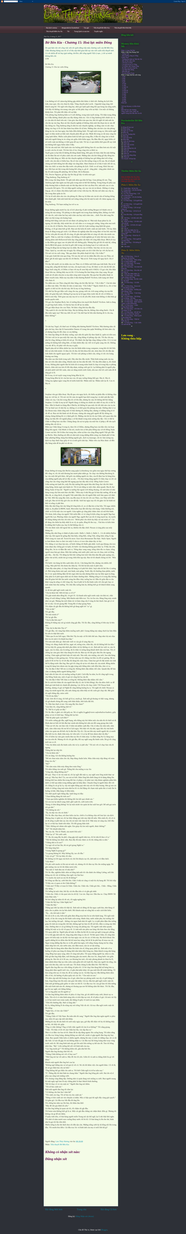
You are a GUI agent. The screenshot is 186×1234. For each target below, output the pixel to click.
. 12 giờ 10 (124, 87)
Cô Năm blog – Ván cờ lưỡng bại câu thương (130, 257)
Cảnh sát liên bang (128, 141)
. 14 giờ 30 (124, 90)
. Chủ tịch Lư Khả (127, 62)
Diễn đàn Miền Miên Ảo (132, 274)
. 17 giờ (123, 96)
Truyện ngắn (98, 31)
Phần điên (126, 139)
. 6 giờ (123, 78)
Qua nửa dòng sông (130, 155)
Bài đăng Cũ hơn (109, 1209)
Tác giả (86, 28)
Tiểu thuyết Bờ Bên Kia (102, 28)
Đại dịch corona (51, 28)
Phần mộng (126, 129)
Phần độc (126, 136)
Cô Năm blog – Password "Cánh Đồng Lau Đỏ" (130, 287)
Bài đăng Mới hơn (53, 1209)
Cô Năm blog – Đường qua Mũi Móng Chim (131, 290)
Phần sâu (125, 132)
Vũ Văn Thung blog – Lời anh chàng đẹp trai (130, 194)
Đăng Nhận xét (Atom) (85, 1216)
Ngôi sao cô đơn (128, 131)
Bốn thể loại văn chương (128, 110)
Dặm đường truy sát (130, 148)
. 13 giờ (123, 89)
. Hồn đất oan (125, 71)
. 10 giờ (123, 83)
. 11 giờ (123, 85)
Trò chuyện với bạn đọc (128, 158)
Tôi (68, 31)
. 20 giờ (123, 101)
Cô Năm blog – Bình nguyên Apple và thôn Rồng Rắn (131, 302)
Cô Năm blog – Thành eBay (133, 300)
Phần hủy (127, 143)
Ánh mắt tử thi (127, 138)
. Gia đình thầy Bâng (127, 69)
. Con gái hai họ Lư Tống (129, 64)
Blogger (104, 1230)
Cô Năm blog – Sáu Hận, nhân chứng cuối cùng (130, 276)
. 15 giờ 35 (124, 92)
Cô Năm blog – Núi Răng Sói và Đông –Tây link (130, 297)
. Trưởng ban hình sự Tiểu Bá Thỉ (131, 59)
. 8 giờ (123, 80)
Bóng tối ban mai (128, 127)
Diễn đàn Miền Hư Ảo (131, 230)
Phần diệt (126, 146)
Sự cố (126, 228)
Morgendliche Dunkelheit (70, 28)
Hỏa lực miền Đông (130, 151)
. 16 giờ (123, 94)
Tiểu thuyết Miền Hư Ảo (54, 31)
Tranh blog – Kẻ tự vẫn (131, 188)
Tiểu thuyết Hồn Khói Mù (122, 28)
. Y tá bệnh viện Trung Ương (130, 66)
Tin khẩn (127, 246)
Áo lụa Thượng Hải (129, 134)
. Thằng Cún (125, 54)
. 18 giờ (123, 97)
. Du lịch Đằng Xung (127, 73)
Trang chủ (81, 1209)
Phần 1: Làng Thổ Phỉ (128, 50)
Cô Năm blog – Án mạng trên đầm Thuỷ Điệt (130, 264)
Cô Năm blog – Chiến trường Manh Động (129, 306)
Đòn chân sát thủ (129, 144)
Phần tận (126, 150)
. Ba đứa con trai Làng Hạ (129, 68)
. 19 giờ (123, 99)
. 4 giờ (123, 76)
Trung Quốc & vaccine (81, 31)
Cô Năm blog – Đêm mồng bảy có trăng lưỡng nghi (131, 260)
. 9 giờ (123, 82)
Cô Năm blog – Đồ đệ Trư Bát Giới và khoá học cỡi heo (131, 313)
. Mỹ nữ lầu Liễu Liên (128, 61)
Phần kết (124, 103)
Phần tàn (126, 153)
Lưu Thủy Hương (77, 14)
